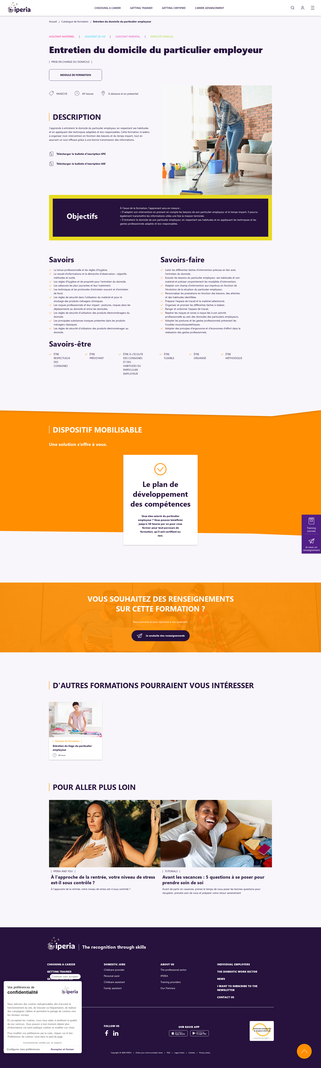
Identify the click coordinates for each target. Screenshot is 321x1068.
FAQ (168, 1052)
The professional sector (173, 969)
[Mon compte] (302, 8)
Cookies (192, 1052)
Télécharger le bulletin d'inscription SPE (81, 154)
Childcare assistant (114, 982)
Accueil (53, 21)
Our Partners (167, 988)
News (221, 979)
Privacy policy (204, 1052)
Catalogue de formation (74, 21)
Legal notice (179, 1052)
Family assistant (113, 988)
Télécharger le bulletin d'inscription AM (80, 163)
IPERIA (164, 976)
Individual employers (233, 964)
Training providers (170, 982)
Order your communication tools (149, 1052)
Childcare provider (114, 969)
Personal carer (112, 976)
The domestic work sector (237, 971)
